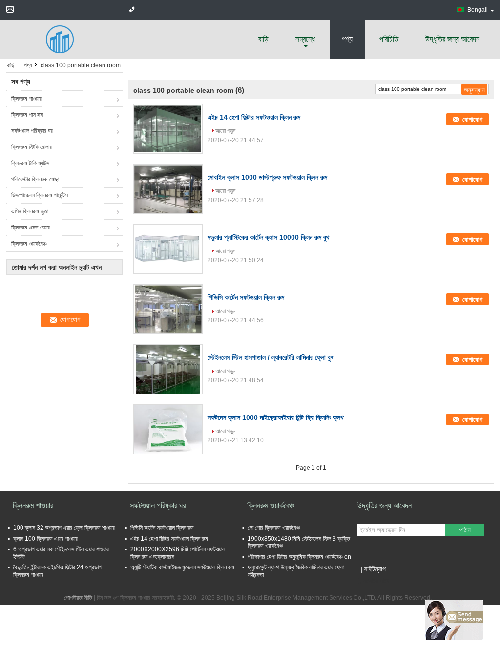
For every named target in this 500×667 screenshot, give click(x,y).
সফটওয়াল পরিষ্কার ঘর (32, 130)
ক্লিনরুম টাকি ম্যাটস (30, 163)
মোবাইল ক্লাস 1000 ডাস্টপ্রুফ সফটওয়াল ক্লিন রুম (267, 177)
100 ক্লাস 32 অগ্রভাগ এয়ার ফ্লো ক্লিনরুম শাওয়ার (64, 527)
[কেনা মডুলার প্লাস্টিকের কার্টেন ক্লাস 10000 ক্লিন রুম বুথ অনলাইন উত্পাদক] (168, 249)
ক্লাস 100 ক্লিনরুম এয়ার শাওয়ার (45, 538)
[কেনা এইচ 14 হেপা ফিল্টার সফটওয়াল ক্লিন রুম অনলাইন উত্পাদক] (168, 128)
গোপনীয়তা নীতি (78, 597)
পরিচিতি (388, 39)
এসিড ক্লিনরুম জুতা (29, 211)
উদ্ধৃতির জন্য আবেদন (452, 39)
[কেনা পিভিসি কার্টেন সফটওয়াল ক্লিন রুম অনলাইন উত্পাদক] (168, 309)
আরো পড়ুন (225, 130)
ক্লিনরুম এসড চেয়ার (30, 227)
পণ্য (347, 39)
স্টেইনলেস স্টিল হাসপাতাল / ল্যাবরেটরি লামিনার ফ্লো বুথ (271, 357)
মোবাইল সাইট (376, 581)
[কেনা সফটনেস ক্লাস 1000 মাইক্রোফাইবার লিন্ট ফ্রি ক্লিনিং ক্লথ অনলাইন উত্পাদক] (168, 429)
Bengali (477, 9)
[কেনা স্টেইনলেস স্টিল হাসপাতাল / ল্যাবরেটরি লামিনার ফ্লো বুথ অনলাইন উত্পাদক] (168, 369)
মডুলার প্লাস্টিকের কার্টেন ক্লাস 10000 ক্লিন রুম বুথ (269, 237)
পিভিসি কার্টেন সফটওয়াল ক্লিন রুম (246, 297)
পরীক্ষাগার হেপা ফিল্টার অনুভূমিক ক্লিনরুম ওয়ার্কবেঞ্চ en (299, 556)
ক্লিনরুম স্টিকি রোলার (31, 147)
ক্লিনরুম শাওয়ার (26, 98)
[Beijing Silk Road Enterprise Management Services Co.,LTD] (59, 38)
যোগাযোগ (472, 119)
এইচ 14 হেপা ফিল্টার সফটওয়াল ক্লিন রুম (254, 117)
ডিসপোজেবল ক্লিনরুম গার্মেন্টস (39, 195)
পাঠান (465, 530)
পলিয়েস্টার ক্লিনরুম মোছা (35, 179)
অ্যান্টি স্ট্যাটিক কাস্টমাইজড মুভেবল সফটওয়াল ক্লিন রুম (182, 567)
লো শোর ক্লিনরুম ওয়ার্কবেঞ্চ (274, 527)
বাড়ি (263, 39)
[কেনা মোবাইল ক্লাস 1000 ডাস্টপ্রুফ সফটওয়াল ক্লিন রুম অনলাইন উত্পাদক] (168, 189)
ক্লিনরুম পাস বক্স (27, 114)
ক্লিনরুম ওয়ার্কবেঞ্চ (29, 243)
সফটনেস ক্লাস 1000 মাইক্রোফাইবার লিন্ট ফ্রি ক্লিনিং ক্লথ (276, 417)
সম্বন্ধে (305, 39)
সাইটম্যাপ (375, 569)
